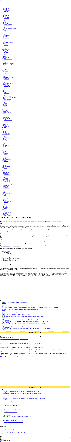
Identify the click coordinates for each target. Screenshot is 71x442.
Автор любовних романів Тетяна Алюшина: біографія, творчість (15, 409)
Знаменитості (6, 136)
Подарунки (6, 131)
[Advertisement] (18, 3)
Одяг (5, 130)
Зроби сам (6, 47)
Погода (5, 140)
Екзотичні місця (7, 166)
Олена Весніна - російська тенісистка (10, 405)
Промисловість (6, 22)
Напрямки (6, 163)
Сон (5, 92)
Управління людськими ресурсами (10, 28)
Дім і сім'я (4, 30)
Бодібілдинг (6, 179)
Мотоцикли (6, 11)
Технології (4, 194)
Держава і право (7, 72)
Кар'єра (3, 109)
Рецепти (5, 65)
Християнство (6, 57)
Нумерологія (6, 53)
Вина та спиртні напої (8, 59)
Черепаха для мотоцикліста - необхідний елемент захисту (13, 422)
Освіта (3, 144)
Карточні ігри (6, 210)
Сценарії (5, 158)
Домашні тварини (7, 35)
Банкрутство (6, 71)
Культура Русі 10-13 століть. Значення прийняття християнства (32, 347)
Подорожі (4, 160)
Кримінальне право (7, 75)
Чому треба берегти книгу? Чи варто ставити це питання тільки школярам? (38, 351)
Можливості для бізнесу (8, 14)
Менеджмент (6, 18)
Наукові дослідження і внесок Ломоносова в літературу (32, 396)
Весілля (5, 154)
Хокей (5, 192)
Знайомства (6, 153)
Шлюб (5, 151)
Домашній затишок (5, 38)
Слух (5, 91)
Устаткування (6, 117)
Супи (5, 67)
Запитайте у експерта (7, 27)
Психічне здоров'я (7, 89)
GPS (5, 195)
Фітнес (5, 190)
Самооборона (6, 187)
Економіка (6, 143)
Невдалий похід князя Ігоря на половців (21, 339)
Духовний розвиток (5, 49)
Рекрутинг (6, 111)
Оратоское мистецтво (7, 174)
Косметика (6, 124)
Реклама (3, 167)
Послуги (5, 29)
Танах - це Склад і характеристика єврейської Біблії (30, 391)
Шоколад (5, 69)
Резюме (5, 110)
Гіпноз (5, 171)
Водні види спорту (7, 181)
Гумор (5, 108)
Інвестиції (6, 202)
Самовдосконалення (5, 170)
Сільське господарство (8, 24)
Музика (5, 105)
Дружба (5, 152)
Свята (5, 37)
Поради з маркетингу (7, 128)
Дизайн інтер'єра (7, 41)
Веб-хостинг (6, 95)
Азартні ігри (6, 101)
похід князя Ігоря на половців (10, 246)
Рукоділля (5, 213)
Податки (5, 204)
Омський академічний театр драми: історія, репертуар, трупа (15, 432)
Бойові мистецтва (7, 180)
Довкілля (5, 139)
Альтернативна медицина (8, 77)
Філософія (6, 142)
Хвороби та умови (7, 78)
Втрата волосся (6, 87)
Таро (5, 56)
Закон (3, 70)
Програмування (6, 119)
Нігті (5, 125)
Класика (5, 9)
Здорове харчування (7, 81)
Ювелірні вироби (7, 133)
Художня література (7, 159)
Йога (5, 182)
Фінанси (3, 199)
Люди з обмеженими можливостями (10, 83)
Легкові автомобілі (7, 10)
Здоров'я (3, 76)
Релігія (5, 54)
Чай (5, 68)
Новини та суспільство (6, 134)
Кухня (5, 43)
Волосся (5, 123)
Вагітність (6, 32)
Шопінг (5, 132)
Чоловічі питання (7, 138)
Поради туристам (7, 165)
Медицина (6, 84)
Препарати (6, 88)
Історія (5, 146)
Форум (5, 98)
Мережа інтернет (7, 26)
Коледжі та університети (8, 147)
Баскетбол (6, 178)
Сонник (5, 55)
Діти (5, 34)
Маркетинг (4, 127)
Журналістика (6, 135)
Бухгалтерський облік (7, 201)
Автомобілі (4, 6)
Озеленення (6, 45)
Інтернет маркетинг (7, 96)
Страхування (6, 206)
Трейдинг (5, 208)
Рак (4, 90)
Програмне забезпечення (8, 120)
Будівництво (6, 48)
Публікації (6, 157)
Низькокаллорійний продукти (9, 63)
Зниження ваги (6, 188)
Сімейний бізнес (7, 25)
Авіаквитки (6, 161)
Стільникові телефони (8, 197)
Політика (5, 141)
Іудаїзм (5, 51)
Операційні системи (7, 118)
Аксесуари (6, 31)
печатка (5, 169)
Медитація (6, 52)
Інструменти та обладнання (8, 42)
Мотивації (6, 173)
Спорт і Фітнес (4, 176)
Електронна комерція (7, 99)
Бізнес (3, 12)
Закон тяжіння (6, 172)
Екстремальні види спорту (8, 193)
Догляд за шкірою (7, 126)
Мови (5, 149)
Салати (5, 66)
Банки (5, 200)
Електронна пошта (7, 100)
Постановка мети (7, 175)
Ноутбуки (5, 116)
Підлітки (5, 36)
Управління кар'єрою (7, 112)
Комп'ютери (4, 113)
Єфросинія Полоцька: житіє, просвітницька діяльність (32, 393)
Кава (5, 61)
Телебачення (6, 107)
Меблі (5, 44)
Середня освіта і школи (6, 320)
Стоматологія (6, 93)
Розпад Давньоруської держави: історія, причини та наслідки (31, 343)
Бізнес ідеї (6, 13)
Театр (5, 106)
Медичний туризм (7, 85)
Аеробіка (5, 177)
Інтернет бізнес (6, 15)
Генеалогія (6, 33)
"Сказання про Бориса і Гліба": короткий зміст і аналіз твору (35, 398)
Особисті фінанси (7, 203)
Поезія (5, 156)
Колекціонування (7, 211)
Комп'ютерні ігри (7, 115)
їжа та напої (4, 58)
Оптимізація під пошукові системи (10, 97)
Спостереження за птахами (8, 212)
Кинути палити (6, 79)
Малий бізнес (6, 17)
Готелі (5, 164)
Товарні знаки (6, 74)
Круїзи (5, 162)
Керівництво (6, 23)
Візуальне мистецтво (7, 102)
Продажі (5, 21)
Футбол (5, 191)
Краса (3, 122)
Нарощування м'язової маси (8, 184)
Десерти (5, 60)
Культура (5, 137)
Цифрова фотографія (7, 215)
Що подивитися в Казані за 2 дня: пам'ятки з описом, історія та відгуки (17, 429)
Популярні (6, 402)
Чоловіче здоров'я (7, 86)
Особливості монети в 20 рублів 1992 (10, 413)
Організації (6, 19)
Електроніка (6, 198)
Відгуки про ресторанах (8, 64)
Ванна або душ (6, 40)
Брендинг (5, 168)
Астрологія (6, 50)
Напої (5, 62)
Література (6, 104)
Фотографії (6, 214)
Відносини (4, 150)
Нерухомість (6, 205)
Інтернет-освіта (6, 145)
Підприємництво (7, 20)
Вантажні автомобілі (7, 8)
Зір (4, 82)
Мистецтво (6, 103)
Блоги (5, 94)
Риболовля (6, 186)
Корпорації (6, 16)
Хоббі (3, 209)
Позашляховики (7, 7)
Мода (3, 129)
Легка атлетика (6, 183)
